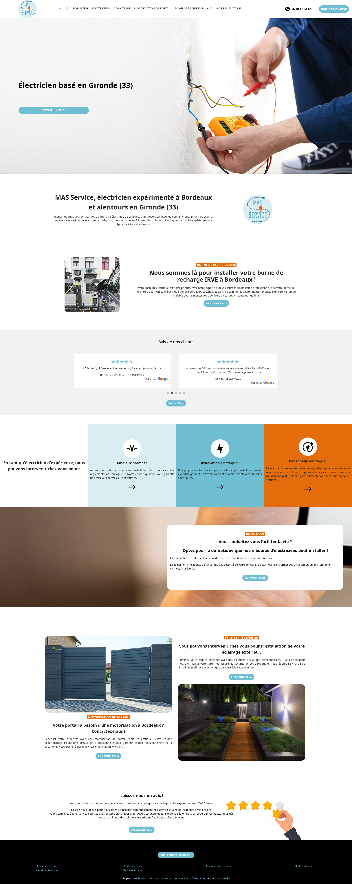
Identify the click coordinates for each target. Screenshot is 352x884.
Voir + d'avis (176, 403)
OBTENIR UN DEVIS (54, 110)
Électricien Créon (133, 866)
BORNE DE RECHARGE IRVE (216, 265)
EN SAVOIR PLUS (216, 303)
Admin (211, 878)
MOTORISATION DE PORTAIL (108, 717)
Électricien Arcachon (47, 870)
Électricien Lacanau (133, 870)
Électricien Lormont (305, 866)
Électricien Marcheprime (219, 866)
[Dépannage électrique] (308, 446)
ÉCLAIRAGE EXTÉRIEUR (241, 638)
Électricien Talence (47, 866)
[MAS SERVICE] (29, 9)
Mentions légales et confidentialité (183, 878)
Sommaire (224, 878)
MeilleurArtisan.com (145, 878)
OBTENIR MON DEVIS (334, 9)
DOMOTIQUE (255, 534)
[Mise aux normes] (132, 448)
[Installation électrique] (220, 448)
